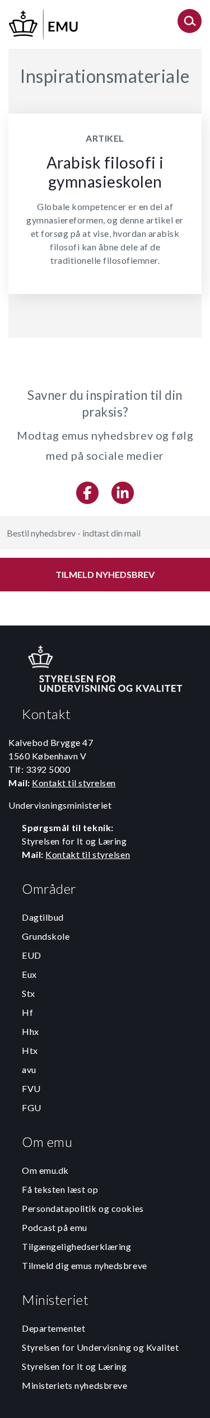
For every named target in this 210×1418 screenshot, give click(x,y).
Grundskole (46, 936)
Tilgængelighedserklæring (76, 1246)
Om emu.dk (45, 1170)
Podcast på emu (54, 1227)
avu (29, 1069)
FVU (31, 1088)
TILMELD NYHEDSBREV (105, 574)
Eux (29, 974)
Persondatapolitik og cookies (83, 1208)
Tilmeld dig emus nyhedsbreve (84, 1265)
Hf (27, 1012)
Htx (30, 1050)
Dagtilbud (43, 917)
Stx (28, 993)
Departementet (53, 1328)
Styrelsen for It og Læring (74, 1366)
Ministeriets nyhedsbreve (74, 1385)
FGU (31, 1107)
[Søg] (190, 24)
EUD (31, 955)
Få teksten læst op (60, 1189)
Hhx (30, 1031)
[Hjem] (44, 22)
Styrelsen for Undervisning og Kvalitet (100, 1347)
